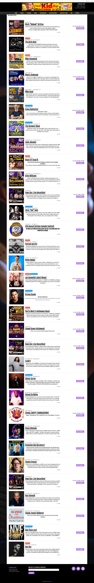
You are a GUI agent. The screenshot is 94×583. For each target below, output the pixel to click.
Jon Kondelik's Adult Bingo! (36, 277)
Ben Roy (28, 547)
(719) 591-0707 (81, 4)
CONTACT (77, 13)
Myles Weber (30, 260)
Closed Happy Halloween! (35, 328)
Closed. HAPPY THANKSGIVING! (37, 412)
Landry (28, 361)
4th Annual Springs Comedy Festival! (39, 226)
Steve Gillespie (31, 428)
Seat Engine (49, 581)
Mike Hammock (31, 58)
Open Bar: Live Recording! (35, 192)
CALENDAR (29, 13)
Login (92, 1)
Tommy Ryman (31, 462)
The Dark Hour (31, 42)
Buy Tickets (80, 28)
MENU (35, 13)
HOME (16, 13)
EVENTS (22, 13)
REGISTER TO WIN (63, 13)
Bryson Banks (30, 294)
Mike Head (29, 91)
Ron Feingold (30, 495)
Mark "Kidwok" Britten (34, 24)
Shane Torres (30, 378)
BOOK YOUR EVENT (53, 13)
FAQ (71, 13)
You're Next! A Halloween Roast (37, 311)
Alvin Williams (30, 175)
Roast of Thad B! (31, 159)
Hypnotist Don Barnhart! (35, 445)
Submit (31, 573)
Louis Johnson (30, 142)
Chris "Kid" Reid (31, 210)
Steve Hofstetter (31, 109)
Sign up (87, 1)
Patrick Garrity (31, 244)
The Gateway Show (32, 126)
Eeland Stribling (31, 394)
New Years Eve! (31, 530)
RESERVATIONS (43, 13)
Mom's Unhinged (31, 75)
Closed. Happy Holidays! (34, 513)
